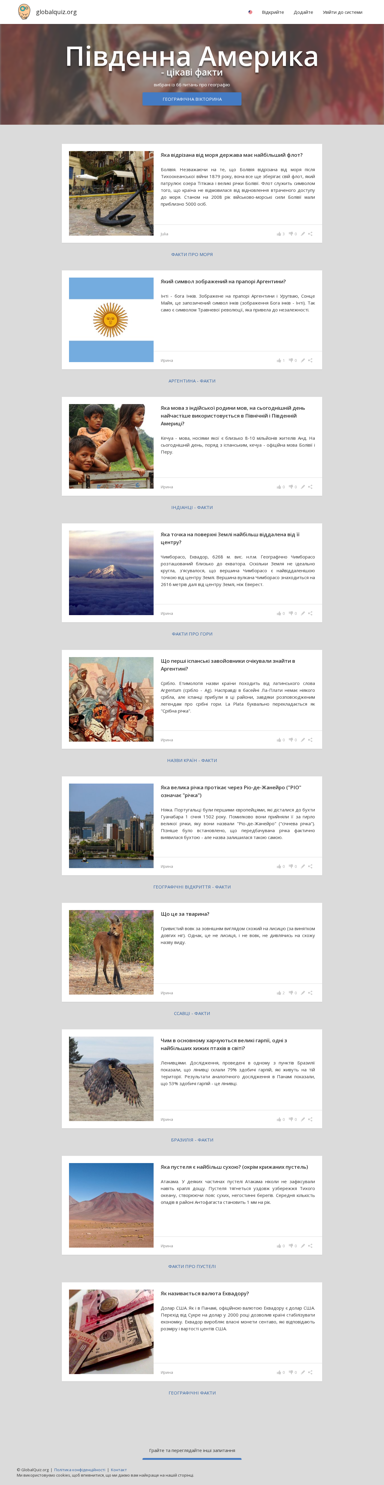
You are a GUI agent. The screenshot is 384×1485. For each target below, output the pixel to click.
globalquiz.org (56, 12)
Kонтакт (119, 1469)
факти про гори (192, 634)
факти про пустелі (192, 1266)
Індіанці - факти (192, 507)
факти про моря (192, 254)
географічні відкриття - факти (192, 887)
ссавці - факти (192, 1013)
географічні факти (192, 1393)
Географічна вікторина (192, 99)
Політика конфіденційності (79, 1469)
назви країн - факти (192, 760)
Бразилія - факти (192, 1140)
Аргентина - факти (192, 381)
